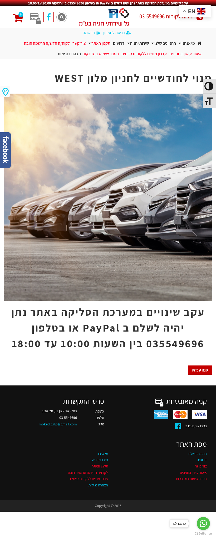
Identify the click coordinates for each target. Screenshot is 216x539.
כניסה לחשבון (114, 32)
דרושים (119, 43)
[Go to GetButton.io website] (203, 533)
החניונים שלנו (165, 43)
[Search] (62, 17)
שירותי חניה (139, 43)
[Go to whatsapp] (203, 523)
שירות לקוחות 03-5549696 (166, 16)
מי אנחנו (188, 43)
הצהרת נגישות (69, 54)
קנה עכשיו (200, 370)
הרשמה (89, 32)
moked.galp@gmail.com (58, 424)
